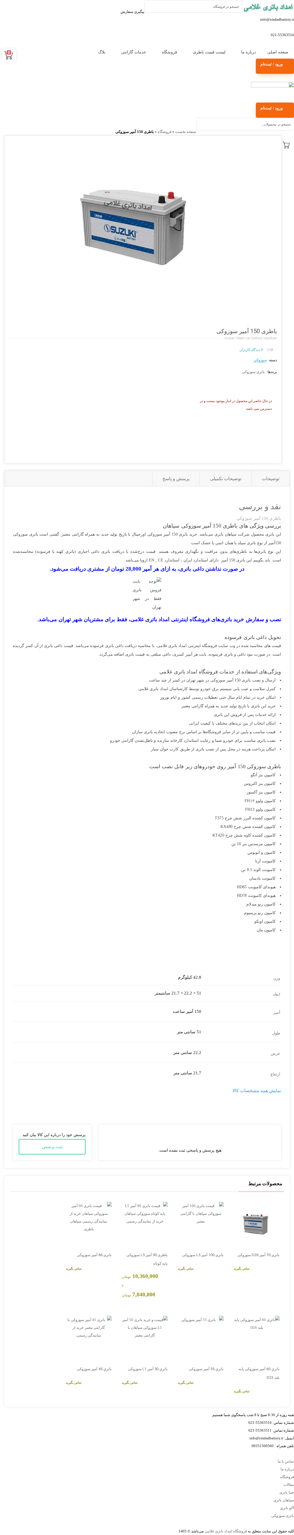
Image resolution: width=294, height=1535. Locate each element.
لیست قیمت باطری (209, 52)
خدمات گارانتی (133, 52)
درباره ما (248, 52)
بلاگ (101, 52)
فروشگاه (169, 52)
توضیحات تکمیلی (225, 478)
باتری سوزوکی (253, 372)
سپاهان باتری (283, 1500)
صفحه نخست (185, 132)
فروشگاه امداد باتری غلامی (226, 1531)
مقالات (288, 1484)
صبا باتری (286, 1492)
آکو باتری (287, 1508)
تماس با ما (286, 1461)
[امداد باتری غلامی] (268, 7)
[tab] (270, 478)
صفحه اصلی (277, 52)
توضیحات (270, 478)
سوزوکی (260, 360)
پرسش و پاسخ (176, 478)
